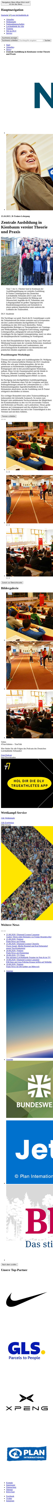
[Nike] (26, 1324)
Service (9, 33)
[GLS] (26, 1376)
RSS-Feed (10, 1492)
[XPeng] (26, 1427)
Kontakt (9, 1483)
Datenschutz (11, 1487)
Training (9, 29)
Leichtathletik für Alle (15, 26)
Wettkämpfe (11, 22)
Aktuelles (10, 19)
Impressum (10, 1485)
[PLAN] (26, 1478)
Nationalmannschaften (15, 24)
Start (8, 45)
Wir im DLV (11, 31)
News (8, 49)
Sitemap (9, 1489)
